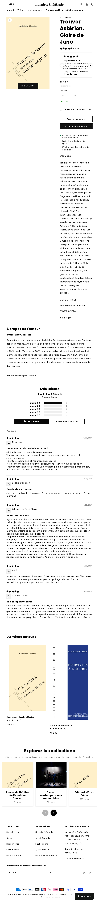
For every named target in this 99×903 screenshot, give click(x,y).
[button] (5, 4)
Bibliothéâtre (12, 849)
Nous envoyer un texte (46, 855)
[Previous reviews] (62, 65)
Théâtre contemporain (29, 10)
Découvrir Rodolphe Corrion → (22, 375)
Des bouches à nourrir (61, 725)
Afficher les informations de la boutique (75, 148)
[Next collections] (54, 813)
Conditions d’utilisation (50, 897)
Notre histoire (12, 832)
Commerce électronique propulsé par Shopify (48, 894)
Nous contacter (14, 855)
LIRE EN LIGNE (28, 85)
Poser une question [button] (67, 421)
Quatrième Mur (42, 849)
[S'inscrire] (50, 873)
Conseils (10, 838)
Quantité (63, 90)
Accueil (10, 10)
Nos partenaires (14, 844)
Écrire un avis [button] (31, 421)
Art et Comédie (42, 838)
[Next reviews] (90, 65)
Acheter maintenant (76, 126)
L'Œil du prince (42, 844)
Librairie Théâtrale (44, 832)
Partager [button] (66, 318)
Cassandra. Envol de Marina (20, 717)
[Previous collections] (45, 813)
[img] (12, 438)
